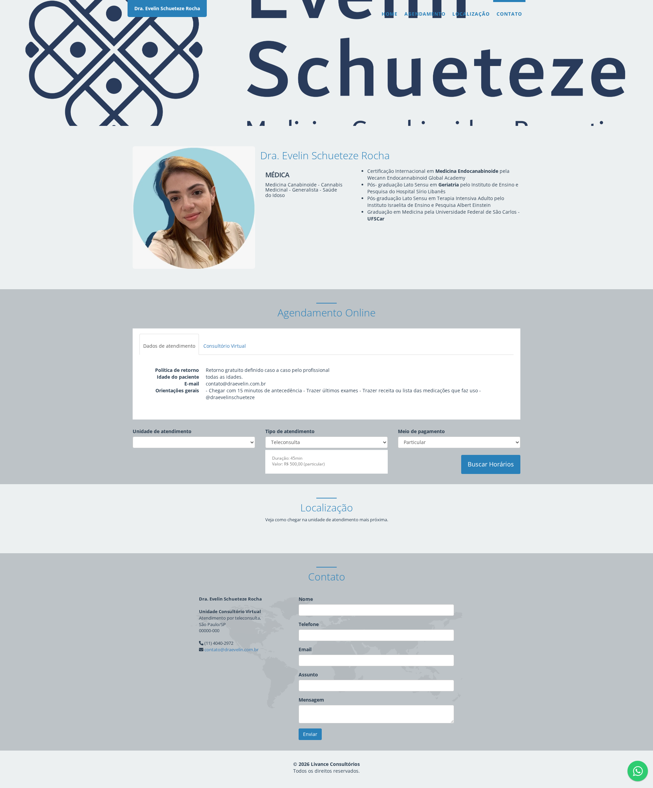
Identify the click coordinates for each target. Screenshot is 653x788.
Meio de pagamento (421, 431)
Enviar (310, 734)
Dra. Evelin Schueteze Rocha (167, 8)
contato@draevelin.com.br (231, 649)
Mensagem (311, 699)
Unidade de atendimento (162, 431)
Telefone (309, 624)
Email (305, 649)
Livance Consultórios (335, 764)
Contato (509, 14)
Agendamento (425, 14)
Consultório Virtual (224, 346)
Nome (306, 599)
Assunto (308, 674)
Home (390, 14)
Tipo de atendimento (290, 431)
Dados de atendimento (169, 346)
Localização (471, 14)
